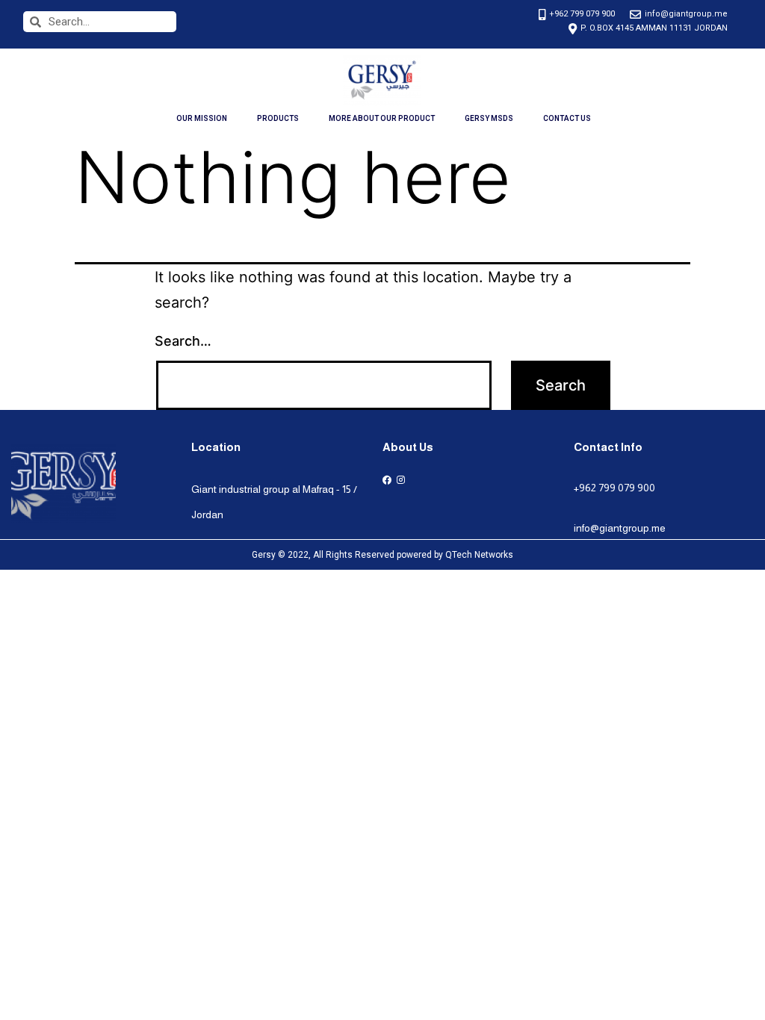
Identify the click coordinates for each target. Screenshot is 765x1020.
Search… (183, 341)
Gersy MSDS (489, 118)
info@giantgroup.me (620, 528)
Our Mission (201, 118)
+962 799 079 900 (614, 488)
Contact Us (567, 118)
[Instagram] (401, 480)
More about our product (382, 118)
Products (278, 118)
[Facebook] (387, 480)
